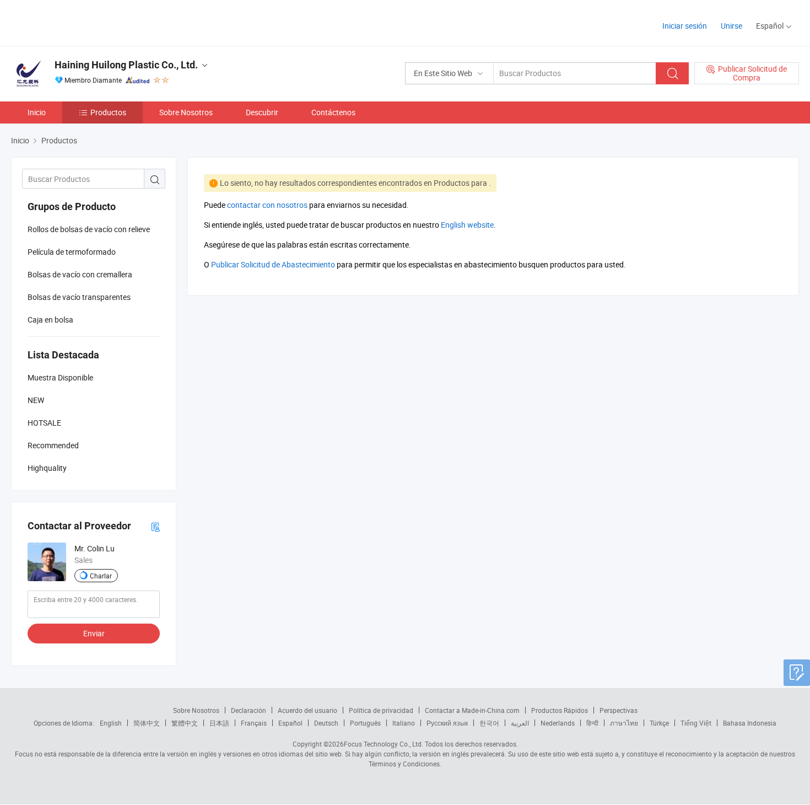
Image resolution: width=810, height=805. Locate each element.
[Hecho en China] (82, 22)
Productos (108, 112)
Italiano (403, 722)
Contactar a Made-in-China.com (472, 710)
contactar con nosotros (267, 205)
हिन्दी (592, 722)
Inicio (37, 112)
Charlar (101, 575)
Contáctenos (333, 112)
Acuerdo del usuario (307, 710)
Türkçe (659, 722)
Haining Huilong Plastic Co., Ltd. (126, 65)
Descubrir (262, 112)
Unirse (731, 25)
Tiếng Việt (696, 722)
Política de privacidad (381, 710)
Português (365, 722)
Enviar (94, 633)
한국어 (489, 722)
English (111, 722)
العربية (520, 722)
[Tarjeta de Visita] (155, 526)
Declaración (248, 710)
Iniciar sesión (684, 25)
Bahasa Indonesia (749, 722)
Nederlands (558, 722)
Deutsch (326, 722)
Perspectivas (619, 710)
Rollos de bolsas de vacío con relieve (89, 229)
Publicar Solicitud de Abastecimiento (273, 264)
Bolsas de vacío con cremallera (80, 274)
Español (290, 722)
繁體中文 (184, 722)
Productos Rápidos (559, 710)
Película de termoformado (72, 251)
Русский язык (447, 722)
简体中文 (146, 722)
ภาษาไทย (624, 722)
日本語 (219, 722)
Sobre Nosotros (186, 112)
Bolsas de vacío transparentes (79, 297)
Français (254, 722)
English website (467, 224)
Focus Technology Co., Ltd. (383, 743)
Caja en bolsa (50, 319)
